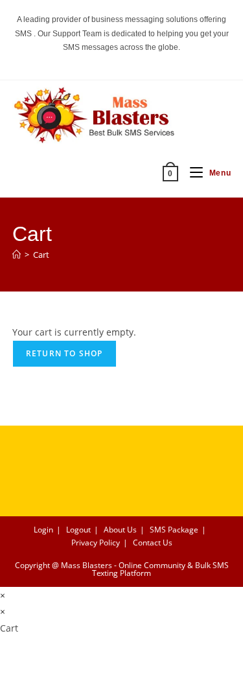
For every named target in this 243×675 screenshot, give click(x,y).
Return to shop (64, 353)
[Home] (16, 254)
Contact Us (152, 542)
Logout (78, 529)
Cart (41, 254)
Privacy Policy (95, 542)
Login (43, 529)
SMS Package (174, 529)
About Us (120, 529)
